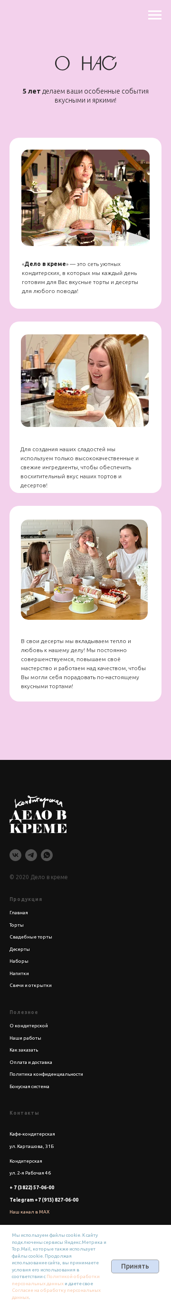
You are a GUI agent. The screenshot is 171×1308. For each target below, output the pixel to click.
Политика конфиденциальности (46, 1074)
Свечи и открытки (31, 985)
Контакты (24, 1113)
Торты (17, 925)
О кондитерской (29, 1025)
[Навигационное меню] (155, 15)
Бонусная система (29, 1086)
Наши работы (25, 1038)
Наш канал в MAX (29, 1211)
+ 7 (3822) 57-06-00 (32, 1187)
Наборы (19, 961)
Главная (19, 912)
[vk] (15, 855)
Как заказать (24, 1049)
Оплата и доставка (31, 1062)
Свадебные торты (31, 936)
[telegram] (31, 855)
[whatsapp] (47, 855)
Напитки (19, 973)
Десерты (20, 949)
